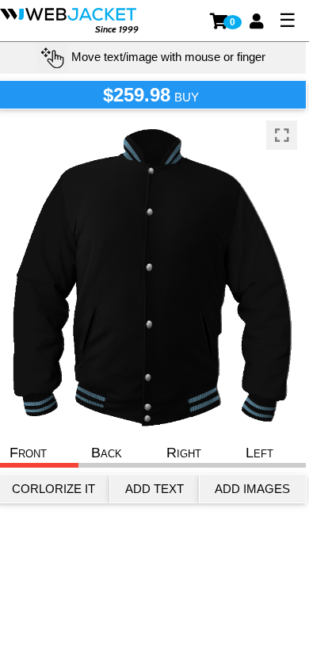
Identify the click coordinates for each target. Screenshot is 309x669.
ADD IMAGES (252, 488)
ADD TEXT (154, 488)
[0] (220, 21)
